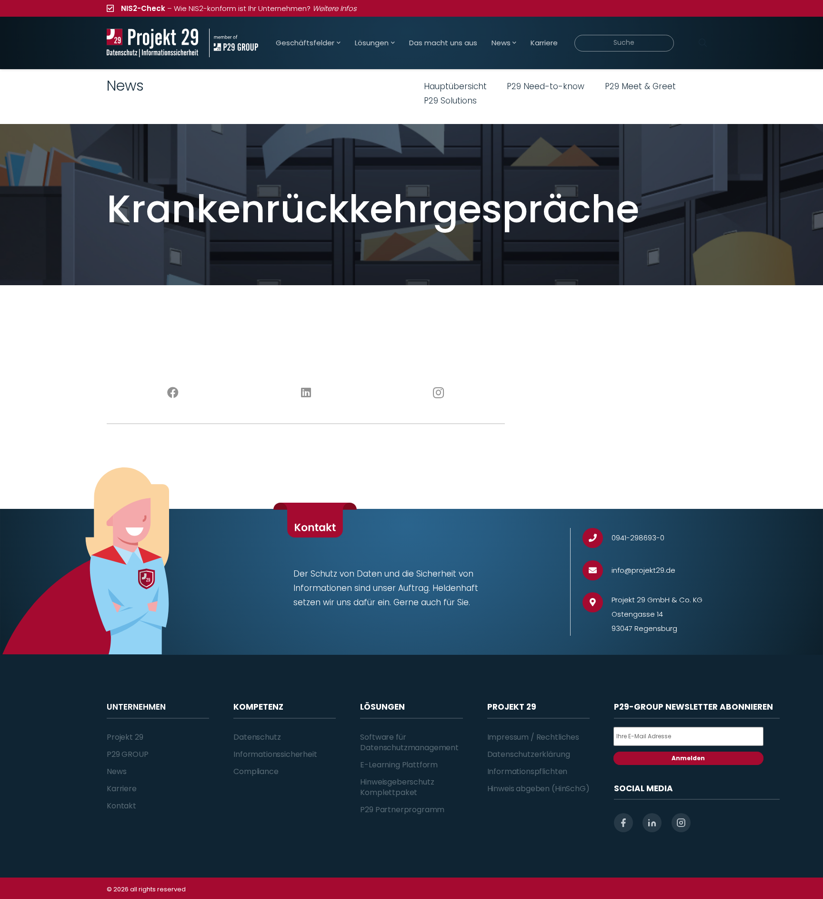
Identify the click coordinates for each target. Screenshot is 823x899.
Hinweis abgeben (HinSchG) (538, 788)
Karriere (122, 788)
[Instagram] (438, 393)
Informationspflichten (527, 771)
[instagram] (681, 822)
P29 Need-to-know (545, 86)
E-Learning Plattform (399, 764)
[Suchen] (702, 43)
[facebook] (623, 822)
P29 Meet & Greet (640, 86)
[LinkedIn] (306, 393)
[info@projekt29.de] (597, 570)
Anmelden (688, 758)
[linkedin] (652, 822)
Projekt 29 (125, 737)
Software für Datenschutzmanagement (409, 742)
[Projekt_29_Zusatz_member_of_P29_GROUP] (233, 43)
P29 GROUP (128, 754)
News (116, 771)
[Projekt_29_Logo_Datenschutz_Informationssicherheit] (152, 43)
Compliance (255, 771)
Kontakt (121, 805)
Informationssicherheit (275, 754)
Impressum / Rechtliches (533, 737)
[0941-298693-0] (597, 538)
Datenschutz (257, 737)
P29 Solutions (450, 100)
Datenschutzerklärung (528, 754)
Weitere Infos (334, 8)
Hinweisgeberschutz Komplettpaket (397, 787)
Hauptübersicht (455, 86)
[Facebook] (173, 393)
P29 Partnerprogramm (402, 809)
